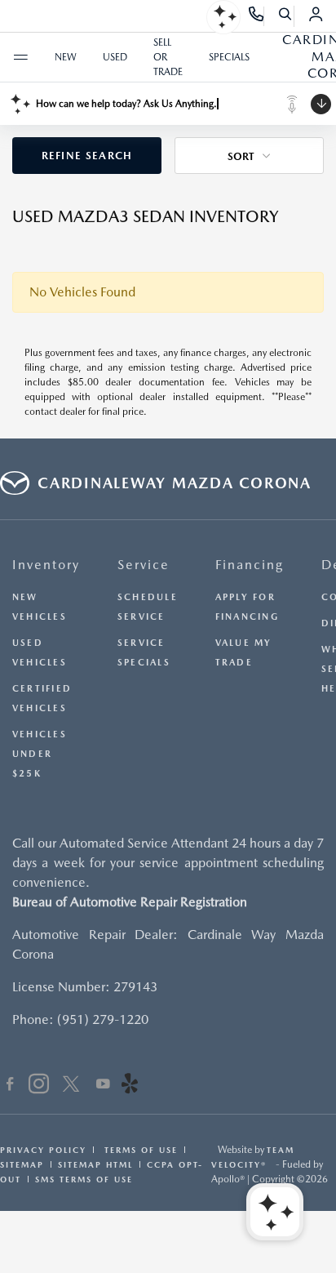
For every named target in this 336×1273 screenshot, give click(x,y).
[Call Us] (256, 16)
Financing (249, 564)
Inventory (46, 564)
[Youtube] (103, 1086)
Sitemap (22, 1164)
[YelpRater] (130, 1086)
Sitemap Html (95, 1164)
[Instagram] (39, 1086)
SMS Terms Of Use (84, 1179)
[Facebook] (10, 1086)
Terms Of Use (139, 1150)
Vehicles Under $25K (39, 754)
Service (143, 564)
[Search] (285, 16)
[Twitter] (71, 1086)
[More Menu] (20, 57)
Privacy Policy (43, 1150)
